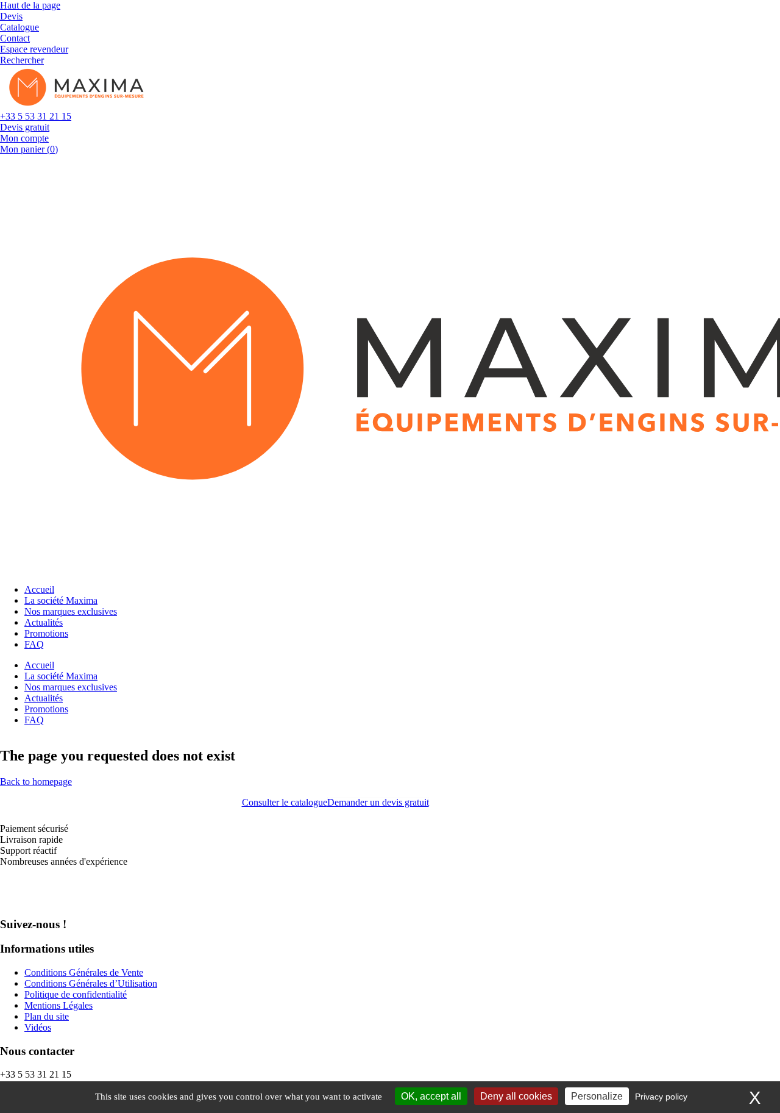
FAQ (34, 644)
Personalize (597, 1096)
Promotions (46, 633)
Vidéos (37, 1027)
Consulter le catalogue (284, 802)
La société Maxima (61, 600)
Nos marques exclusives (70, 611)
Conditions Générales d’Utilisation (90, 983)
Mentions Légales (58, 1005)
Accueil (39, 589)
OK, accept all (431, 1096)
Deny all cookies (516, 1096)
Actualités (43, 622)
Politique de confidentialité (75, 994)
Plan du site (46, 1016)
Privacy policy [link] (661, 1096)
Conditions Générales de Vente (83, 972)
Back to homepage (36, 781)
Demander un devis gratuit (378, 802)
